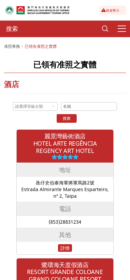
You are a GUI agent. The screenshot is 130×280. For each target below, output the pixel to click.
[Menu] (121, 29)
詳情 (65, 248)
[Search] (105, 29)
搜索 (67, 118)
